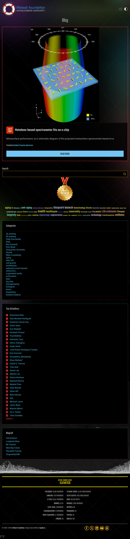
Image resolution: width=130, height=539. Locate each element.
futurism (30, 212)
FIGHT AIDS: (51, 507)
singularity (74, 215)
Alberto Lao (15, 374)
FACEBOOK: (48, 491)
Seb (11, 398)
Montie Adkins (16, 408)
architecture (11, 265)
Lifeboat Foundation (18, 528)
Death (125, 208)
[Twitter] (92, 528)
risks (69, 215)
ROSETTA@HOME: (48, 515)
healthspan (52, 211)
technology (96, 215)
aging (8, 207)
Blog (65, 20)
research (65, 215)
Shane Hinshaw (17, 377)
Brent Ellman (15, 395)
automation (11, 276)
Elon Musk (10, 247)
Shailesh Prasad (18, 145)
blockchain (95, 208)
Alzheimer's (17, 208)
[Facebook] (87, 528)
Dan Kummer (16, 353)
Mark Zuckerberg (13, 255)
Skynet (9, 252)
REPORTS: (70, 507)
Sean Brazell (15, 388)
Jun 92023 (10, 130)
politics (30, 215)
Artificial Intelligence (38, 208)
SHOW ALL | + (10, 419)
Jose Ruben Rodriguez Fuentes (23, 350)
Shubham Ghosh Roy (19, 322)
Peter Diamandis (13, 239)
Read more (65, 154)
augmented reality (14, 273)
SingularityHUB (13, 454)
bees (8, 279)
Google (35, 212)
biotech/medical (13, 295)
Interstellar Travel (86, 212)
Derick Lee (14, 370)
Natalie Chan (15, 384)
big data (9, 281)
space (80, 215)
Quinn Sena (15, 325)
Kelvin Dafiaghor (17, 343)
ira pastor (96, 211)
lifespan (121, 211)
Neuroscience (24, 215)
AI (12, 208)
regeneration (56, 215)
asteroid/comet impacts (16, 268)
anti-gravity (11, 263)
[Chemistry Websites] (65, 189)
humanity (60, 212)
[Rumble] (107, 528)
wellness (119, 215)
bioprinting (11, 292)
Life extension (109, 211)
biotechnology (79, 208)
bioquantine (49, 208)
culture (121, 208)
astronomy (11, 271)
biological (10, 287)
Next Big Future (13, 448)
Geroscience (11, 438)
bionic (8, 289)
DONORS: (57, 503)
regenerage (44, 215)
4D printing (11, 236)
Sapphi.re (42, 528)
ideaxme (65, 212)
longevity (11, 215)
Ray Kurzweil (12, 244)
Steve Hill (14, 391)
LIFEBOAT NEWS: (72, 491)
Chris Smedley (16, 415)
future (25, 212)
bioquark (59, 208)
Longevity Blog (12, 441)
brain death (103, 208)
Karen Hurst (15, 346)
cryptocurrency (115, 208)
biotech (69, 207)
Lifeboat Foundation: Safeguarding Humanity (58, 9)
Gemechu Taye (16, 339)
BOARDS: (69, 503)
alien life (10, 260)
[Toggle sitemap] (120, 9)
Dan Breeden (15, 329)
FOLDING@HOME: (49, 511)
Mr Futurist (11, 444)
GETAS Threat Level (65, 482)
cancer (108, 208)
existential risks (11, 212)
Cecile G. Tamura (17, 363)
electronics (29, 145)
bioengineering (12, 284)
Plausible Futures (13, 451)
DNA (8, 242)
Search (125, 174)
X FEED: (49, 499)
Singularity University (15, 250)
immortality (74, 211)
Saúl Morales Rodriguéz (20, 318)
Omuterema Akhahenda (20, 357)
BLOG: (68, 499)
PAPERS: (69, 515)
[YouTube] (102, 528)
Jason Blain (15, 405)
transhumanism (108, 215)
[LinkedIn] (97, 528)
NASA (18, 215)
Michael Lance (16, 401)
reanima (35, 215)
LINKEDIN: (50, 495)
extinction (19, 212)
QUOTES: (69, 519)
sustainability (86, 215)
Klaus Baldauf (16, 360)
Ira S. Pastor (15, 412)
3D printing (11, 234)
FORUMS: (59, 519)
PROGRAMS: (70, 511)
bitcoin (89, 208)
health (41, 211)
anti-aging (26, 207)
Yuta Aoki (14, 367)
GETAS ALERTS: (71, 495)
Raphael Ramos (17, 381)
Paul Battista (15, 336)
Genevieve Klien (17, 315)
